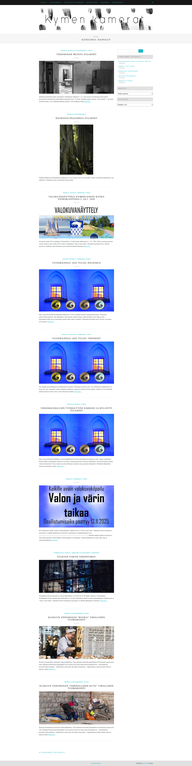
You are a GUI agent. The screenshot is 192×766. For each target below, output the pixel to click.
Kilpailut (71, 50)
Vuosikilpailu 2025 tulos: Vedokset (76, 338)
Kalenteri (105, 2)
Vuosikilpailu (80, 259)
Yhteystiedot (117, 2)
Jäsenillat (64, 50)
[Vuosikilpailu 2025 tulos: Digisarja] (76, 290)
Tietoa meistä (55, 2)
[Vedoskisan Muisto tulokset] (76, 77)
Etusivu (43, 2)
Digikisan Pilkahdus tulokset (76, 118)
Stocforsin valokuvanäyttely (127, 76)
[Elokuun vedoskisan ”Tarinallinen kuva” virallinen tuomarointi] (76, 707)
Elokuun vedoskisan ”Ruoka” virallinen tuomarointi (76, 618)
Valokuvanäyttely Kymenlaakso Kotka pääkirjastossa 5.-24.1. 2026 (76, 197)
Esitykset (65, 259)
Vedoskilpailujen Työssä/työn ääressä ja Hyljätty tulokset (76, 409)
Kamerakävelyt (59, 552)
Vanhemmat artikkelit (53, 752)
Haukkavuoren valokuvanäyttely (128, 71)
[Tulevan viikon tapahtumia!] (76, 576)
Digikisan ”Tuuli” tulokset (126, 66)
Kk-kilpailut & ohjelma (74, 2)
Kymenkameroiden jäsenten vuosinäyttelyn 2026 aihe (134, 61)
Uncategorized (85, 552)
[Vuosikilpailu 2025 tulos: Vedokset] (76, 363)
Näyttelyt (73, 192)
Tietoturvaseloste (96, 763)
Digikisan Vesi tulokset (125, 81)
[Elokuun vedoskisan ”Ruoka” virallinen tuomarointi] (76, 642)
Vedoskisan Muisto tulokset (76, 54)
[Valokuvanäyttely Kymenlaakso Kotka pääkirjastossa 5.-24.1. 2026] (76, 221)
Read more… (87, 101)
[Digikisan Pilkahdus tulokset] (76, 150)
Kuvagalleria (92, 2)
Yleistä (90, 50)
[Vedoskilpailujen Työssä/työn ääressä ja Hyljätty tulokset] (76, 435)
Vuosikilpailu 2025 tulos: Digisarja (76, 263)
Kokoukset (72, 334)
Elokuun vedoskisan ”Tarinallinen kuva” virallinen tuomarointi (77, 687)
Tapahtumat (81, 192)
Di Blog (146, 763)
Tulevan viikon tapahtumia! (76, 556)
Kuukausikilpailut (81, 50)
